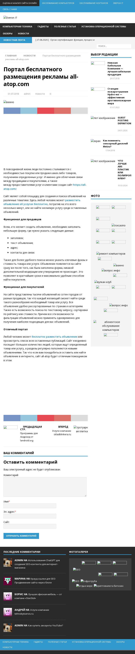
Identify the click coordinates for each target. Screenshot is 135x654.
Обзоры (7, 33)
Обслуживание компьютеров (58, 3)
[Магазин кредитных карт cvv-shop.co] (119, 290)
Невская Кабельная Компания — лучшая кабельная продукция (119, 68)
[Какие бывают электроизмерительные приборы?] (103, 222)
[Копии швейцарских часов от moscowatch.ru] (120, 278)
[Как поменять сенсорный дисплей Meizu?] (95, 141)
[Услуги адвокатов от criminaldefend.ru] (119, 245)
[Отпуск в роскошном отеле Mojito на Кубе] (84, 586)
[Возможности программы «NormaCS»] (118, 265)
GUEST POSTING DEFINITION (124, 120)
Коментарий (11, 475)
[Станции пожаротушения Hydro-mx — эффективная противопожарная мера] (98, 92)
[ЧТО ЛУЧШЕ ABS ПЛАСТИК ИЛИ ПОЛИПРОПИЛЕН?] (103, 161)
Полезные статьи (65, 26)
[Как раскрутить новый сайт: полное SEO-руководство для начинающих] (76, 569)
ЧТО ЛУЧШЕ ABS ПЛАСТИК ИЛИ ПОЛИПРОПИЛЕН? (124, 169)
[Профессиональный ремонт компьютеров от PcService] (110, 254)
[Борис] (8, 598)
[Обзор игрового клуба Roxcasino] (119, 225)
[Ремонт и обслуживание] (119, 234)
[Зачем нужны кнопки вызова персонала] (118, 305)
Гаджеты (43, 26)
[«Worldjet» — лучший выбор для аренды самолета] (119, 210)
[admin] (8, 564)
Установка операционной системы (103, 26)
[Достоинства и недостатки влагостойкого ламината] (103, 245)
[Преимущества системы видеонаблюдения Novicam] (120, 566)
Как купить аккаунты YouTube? (45, 625)
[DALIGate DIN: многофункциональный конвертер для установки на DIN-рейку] (111, 270)
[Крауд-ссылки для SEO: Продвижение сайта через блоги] (75, 581)
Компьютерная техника (17, 26)
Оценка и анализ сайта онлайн (20, 3)
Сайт (6, 522)
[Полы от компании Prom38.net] (103, 234)
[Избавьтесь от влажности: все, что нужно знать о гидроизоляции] (105, 262)
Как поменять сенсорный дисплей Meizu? (115, 143)
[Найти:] (113, 45)
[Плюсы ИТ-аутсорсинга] (103, 290)
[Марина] (8, 583)
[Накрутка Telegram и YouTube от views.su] (121, 578)
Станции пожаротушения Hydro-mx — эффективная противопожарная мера (119, 96)
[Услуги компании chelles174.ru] (101, 302)
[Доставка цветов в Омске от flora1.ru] (111, 338)
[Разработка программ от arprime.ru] (111, 326)
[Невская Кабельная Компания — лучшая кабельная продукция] (98, 66)
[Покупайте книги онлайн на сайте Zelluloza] (103, 210)
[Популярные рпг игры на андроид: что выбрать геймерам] (104, 566)
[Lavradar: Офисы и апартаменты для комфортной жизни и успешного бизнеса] (89, 566)
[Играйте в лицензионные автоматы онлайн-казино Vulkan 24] (102, 282)
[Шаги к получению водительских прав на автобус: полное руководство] (111, 314)
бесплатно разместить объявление (54, 336)
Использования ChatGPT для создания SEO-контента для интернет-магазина (37, 564)
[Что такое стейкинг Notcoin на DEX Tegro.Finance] (108, 586)
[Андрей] (8, 614)
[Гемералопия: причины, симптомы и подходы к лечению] (105, 578)
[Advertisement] (46, 142)
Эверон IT (118, 3)
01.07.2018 (13, 93)
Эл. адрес (9, 511)
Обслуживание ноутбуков (93, 3)
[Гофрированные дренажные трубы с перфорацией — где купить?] (89, 581)
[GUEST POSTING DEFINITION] (103, 118)
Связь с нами (10, 9)
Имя (6, 501)
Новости (23, 33)
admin (27, 93)
